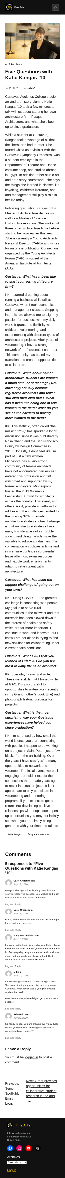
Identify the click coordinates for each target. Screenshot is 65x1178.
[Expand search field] (55, 7)
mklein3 (31, 88)
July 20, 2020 (21, 975)
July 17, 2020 (21, 884)
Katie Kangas (15, 834)
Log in (11, 1170)
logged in (31, 1057)
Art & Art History (13, 64)
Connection (49, 248)
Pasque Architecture (38, 834)
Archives (13, 1157)
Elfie (49, 694)
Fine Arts (19, 7)
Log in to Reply (13, 904)
